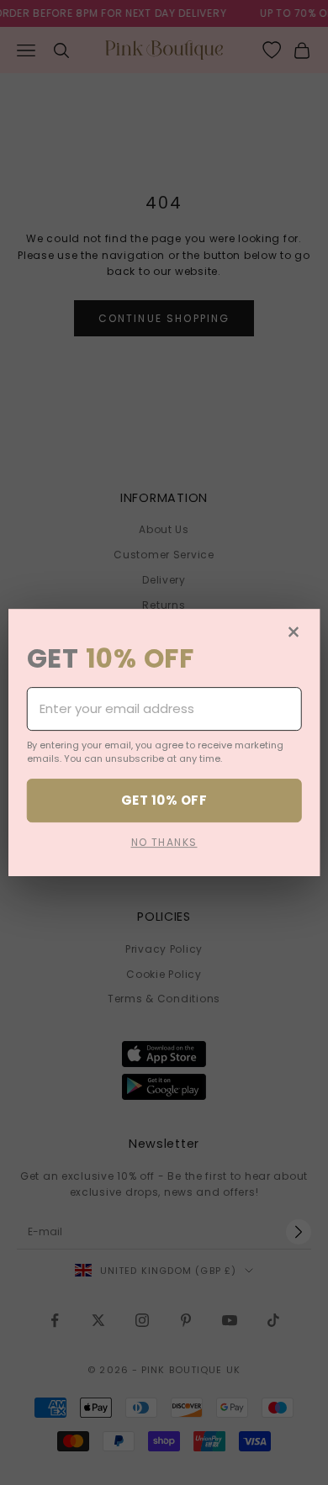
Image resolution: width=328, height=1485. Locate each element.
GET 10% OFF (164, 800)
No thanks (164, 842)
